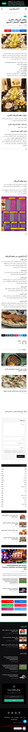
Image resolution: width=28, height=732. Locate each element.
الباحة (25, 473)
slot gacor (22, 726)
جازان (25, 491)
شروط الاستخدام (7, 717)
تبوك (26, 488)
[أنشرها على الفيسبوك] (23, 30)
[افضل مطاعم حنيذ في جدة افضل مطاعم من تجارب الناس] (23, 517)
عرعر (25, 501)
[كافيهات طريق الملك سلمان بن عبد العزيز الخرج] (14, 402)
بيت (24, 717)
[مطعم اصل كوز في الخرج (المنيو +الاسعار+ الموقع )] (14, 382)
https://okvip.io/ (12, 725)
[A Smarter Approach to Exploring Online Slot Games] (23, 590)
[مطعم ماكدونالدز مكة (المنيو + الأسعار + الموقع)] (23, 524)
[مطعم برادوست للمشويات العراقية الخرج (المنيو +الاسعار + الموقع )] (14, 360)
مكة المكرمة (24, 504)
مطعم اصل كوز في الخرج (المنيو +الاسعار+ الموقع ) (15, 391)
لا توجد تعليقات (19, 27)
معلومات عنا (16, 717)
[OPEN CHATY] (24, 728)
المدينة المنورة (24, 486)
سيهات (25, 499)
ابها (26, 471)
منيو (26, 506)
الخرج (25, 16)
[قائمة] (26, 9)
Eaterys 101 (20, 722)
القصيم (25, 484)
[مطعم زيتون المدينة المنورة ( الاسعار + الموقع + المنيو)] (23, 539)
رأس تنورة (24, 497)
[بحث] (2, 9)
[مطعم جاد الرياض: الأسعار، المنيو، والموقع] (23, 532)
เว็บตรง (11, 726)
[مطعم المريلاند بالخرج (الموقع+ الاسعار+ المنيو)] (14, 42)
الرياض (25, 477)
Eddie (20, 25)
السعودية (25, 480)
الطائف (25, 482)
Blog (25, 469)
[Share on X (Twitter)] (15, 30)
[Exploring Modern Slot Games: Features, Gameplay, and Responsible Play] (14, 556)
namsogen (18, 725)
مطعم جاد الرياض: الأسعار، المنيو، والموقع (9, 530)
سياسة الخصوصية (14, 719)
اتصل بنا (21, 717)
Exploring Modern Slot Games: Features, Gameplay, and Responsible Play (14, 567)
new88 (7, 725)
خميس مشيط (24, 495)
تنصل (12, 717)
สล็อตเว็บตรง (23, 725)
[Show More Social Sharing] (2, 30)
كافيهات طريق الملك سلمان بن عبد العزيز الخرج (16, 411)
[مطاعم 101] (14, 9)
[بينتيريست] (7, 30)
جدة (26, 493)
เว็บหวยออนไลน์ (16, 726)
